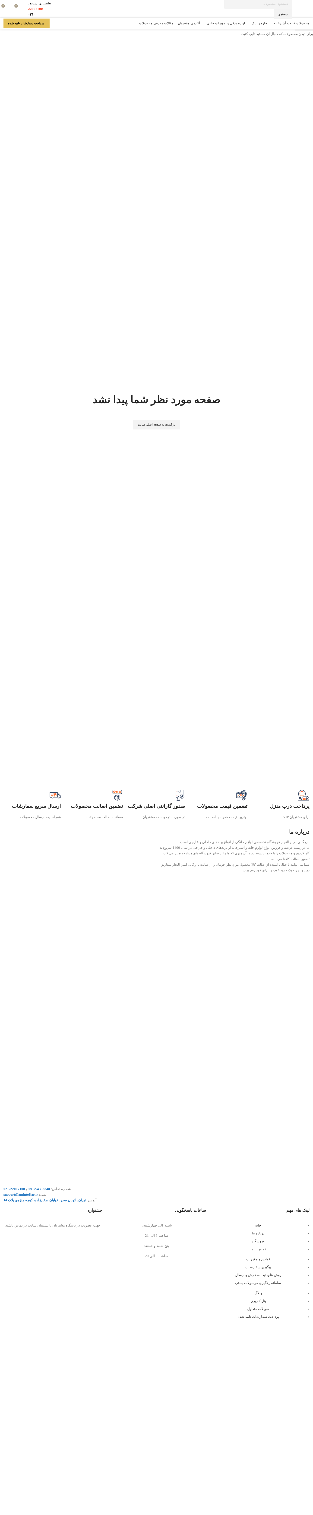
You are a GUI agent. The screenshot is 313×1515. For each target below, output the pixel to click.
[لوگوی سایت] (309, 9)
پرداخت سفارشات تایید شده (26, 23)
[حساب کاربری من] (56, 23)
